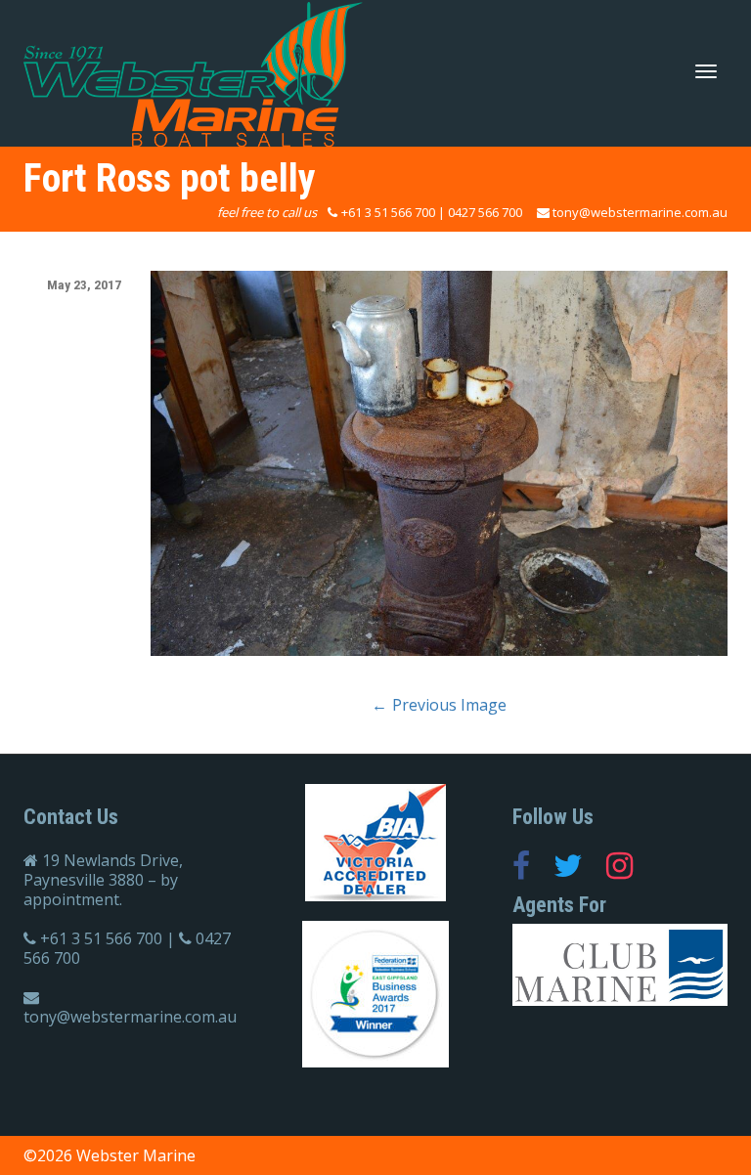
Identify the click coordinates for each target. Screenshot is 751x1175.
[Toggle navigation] (706, 71)
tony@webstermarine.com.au (640, 212)
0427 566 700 (485, 212)
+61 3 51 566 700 (388, 212)
